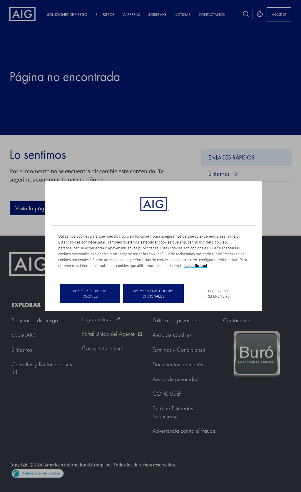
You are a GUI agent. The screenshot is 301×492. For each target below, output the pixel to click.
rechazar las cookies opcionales (153, 293)
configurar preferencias (217, 293)
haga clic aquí (195, 265)
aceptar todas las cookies (90, 293)
